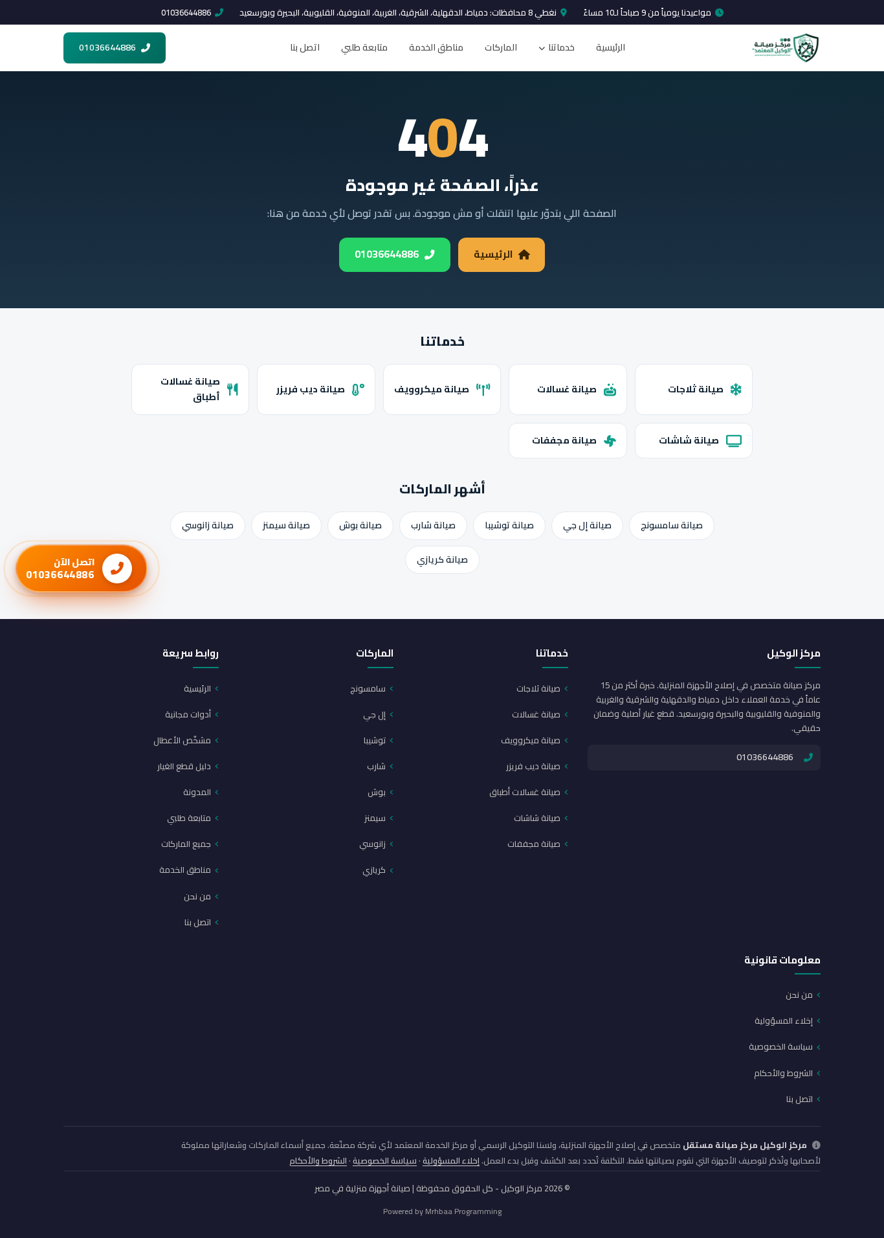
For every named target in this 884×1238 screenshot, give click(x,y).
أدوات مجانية (188, 714)
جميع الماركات (186, 843)
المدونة (197, 792)
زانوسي (372, 843)
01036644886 (186, 12)
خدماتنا (561, 47)
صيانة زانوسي (208, 525)
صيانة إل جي (587, 525)
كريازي (374, 869)
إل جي (374, 714)
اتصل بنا (305, 47)
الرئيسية (610, 47)
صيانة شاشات (689, 440)
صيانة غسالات (567, 389)
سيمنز (375, 818)
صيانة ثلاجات (696, 389)
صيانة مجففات (564, 440)
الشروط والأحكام (783, 1073)
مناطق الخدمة (436, 47)
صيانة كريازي (442, 559)
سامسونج (368, 688)
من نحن (197, 896)
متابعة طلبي (364, 47)
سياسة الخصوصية (781, 1046)
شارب (376, 766)
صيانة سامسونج (672, 525)
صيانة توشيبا (509, 525)
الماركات (501, 47)
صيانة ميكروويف (431, 389)
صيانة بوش (360, 525)
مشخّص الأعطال (182, 740)
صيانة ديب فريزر (310, 389)
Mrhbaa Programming (463, 1211)
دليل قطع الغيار (184, 766)
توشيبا (375, 740)
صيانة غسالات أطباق (190, 389)
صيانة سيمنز (286, 525)
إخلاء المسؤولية (784, 1020)
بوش (377, 792)
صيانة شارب (433, 525)
